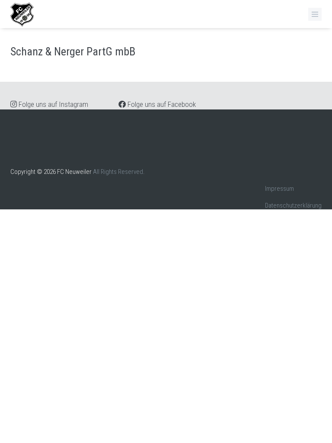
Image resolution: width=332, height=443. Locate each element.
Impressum (279, 189)
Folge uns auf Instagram (52, 104)
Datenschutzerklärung (293, 205)
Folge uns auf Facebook (161, 104)
